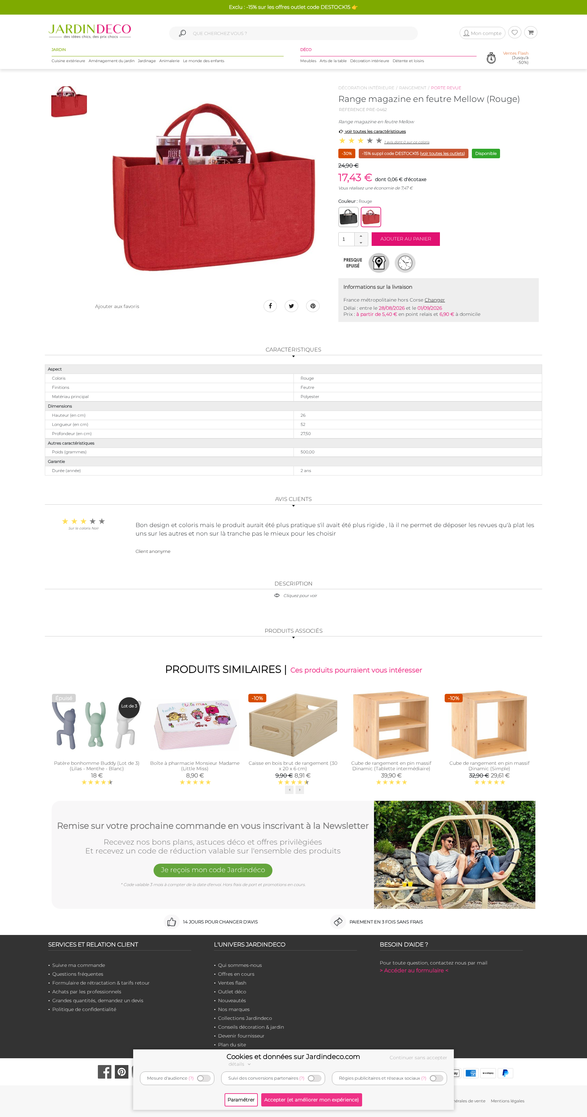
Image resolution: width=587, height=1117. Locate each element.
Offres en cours (236, 974)
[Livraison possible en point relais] (379, 262)
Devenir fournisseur (241, 1036)
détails (237, 1064)
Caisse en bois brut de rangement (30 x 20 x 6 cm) (293, 766)
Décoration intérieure (369, 60)
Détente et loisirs (408, 60)
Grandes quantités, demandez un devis (97, 1000)
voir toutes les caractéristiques (375, 131)
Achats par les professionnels (86, 992)
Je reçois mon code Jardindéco (213, 870)
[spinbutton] (352, 239)
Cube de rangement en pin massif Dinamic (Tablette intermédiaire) (391, 766)
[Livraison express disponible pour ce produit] (405, 262)
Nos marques (234, 1009)
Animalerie (169, 60)
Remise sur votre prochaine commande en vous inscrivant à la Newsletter (213, 826)
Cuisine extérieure (68, 60)
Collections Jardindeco (245, 1018)
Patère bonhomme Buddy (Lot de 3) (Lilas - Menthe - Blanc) (97, 766)
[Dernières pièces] (353, 262)
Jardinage (147, 60)
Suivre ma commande (78, 965)
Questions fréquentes (77, 974)
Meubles (308, 60)
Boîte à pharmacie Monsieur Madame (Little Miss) (194, 766)
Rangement (412, 87)
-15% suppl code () (413, 153)
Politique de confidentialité (84, 1009)
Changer (435, 300)
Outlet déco (232, 992)
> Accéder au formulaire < (414, 970)
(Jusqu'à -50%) (516, 58)
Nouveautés (232, 1000)
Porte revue (446, 87)
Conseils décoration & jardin (251, 1027)
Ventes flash (232, 983)
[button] (361, 236)
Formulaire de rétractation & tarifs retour (101, 983)
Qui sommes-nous (240, 965)
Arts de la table (333, 60)
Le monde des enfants (203, 60)
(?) (191, 1078)
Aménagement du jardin (112, 60)
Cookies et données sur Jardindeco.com (293, 1056)
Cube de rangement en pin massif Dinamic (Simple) (489, 766)
